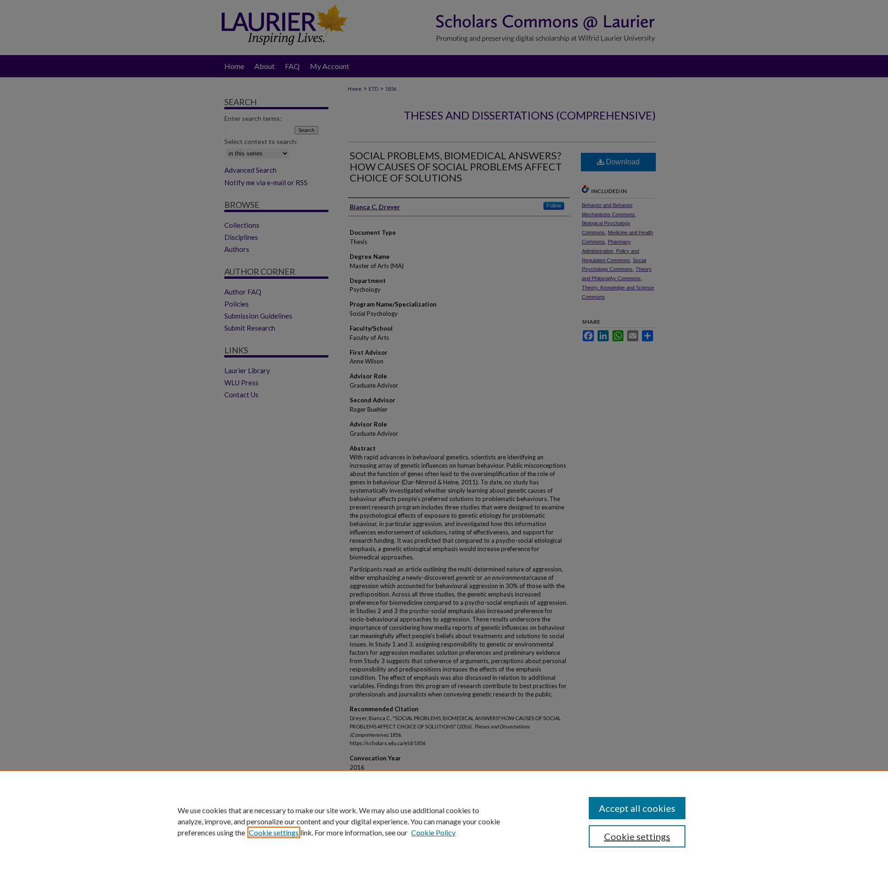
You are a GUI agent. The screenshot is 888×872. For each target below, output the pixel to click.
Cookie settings (274, 832)
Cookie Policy (433, 832)
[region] (444, 821)
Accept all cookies (637, 808)
